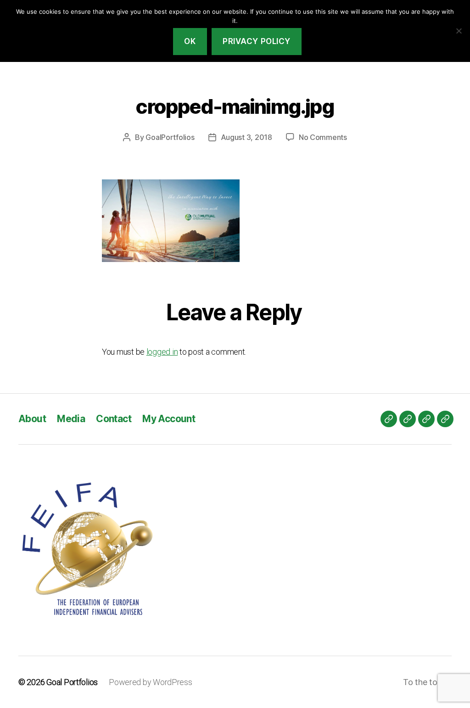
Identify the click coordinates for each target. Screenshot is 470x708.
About (32, 418)
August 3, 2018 (246, 137)
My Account (168, 418)
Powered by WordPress (150, 682)
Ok (190, 41)
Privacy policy (257, 41)
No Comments (323, 137)
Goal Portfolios (72, 682)
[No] (458, 30)
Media (71, 418)
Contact (113, 418)
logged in (162, 352)
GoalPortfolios (169, 137)
